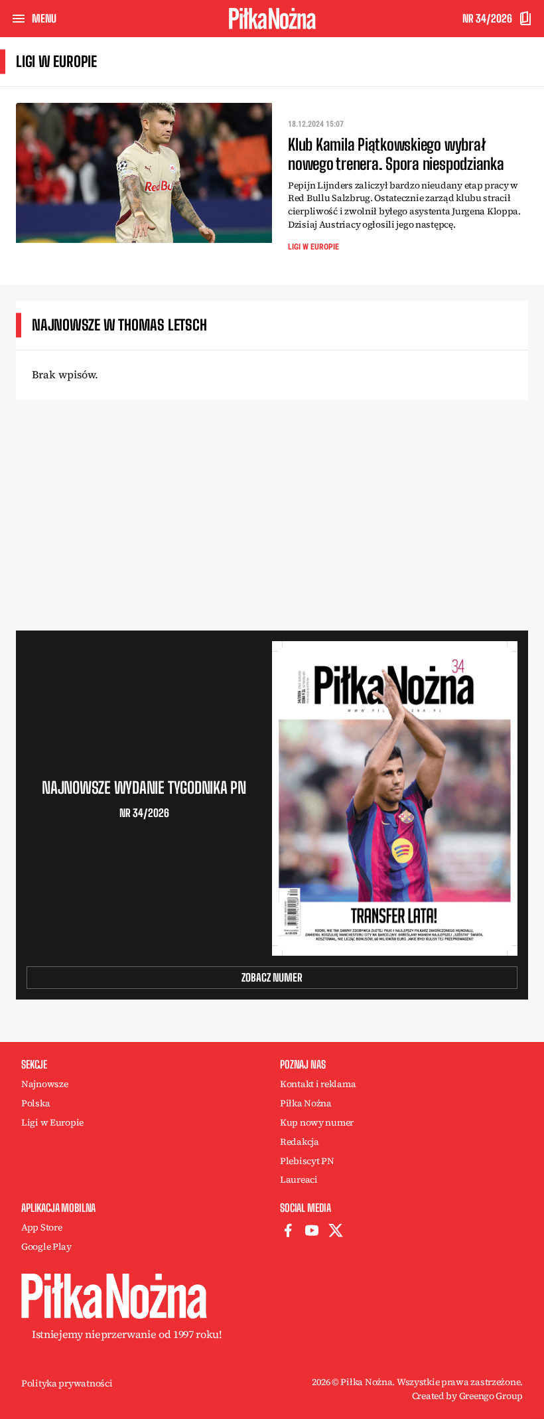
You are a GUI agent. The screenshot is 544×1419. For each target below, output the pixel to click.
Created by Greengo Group (467, 1395)
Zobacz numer (272, 977)
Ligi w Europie (313, 247)
